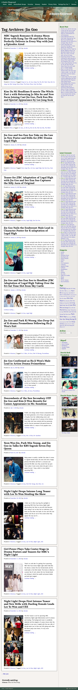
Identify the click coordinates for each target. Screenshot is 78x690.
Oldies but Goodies (65, 275)
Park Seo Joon (67, 314)
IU (62, 293)
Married (62, 310)
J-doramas (63, 264)
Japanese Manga (64, 266)
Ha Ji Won (24, 353)
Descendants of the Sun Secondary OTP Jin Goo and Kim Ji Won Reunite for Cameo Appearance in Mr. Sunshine (27, 401)
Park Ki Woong (37, 353)
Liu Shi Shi (72, 307)
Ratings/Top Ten (63, 4)
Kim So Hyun (63, 298)
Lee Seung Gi (66, 307)
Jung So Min (63, 296)
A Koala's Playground (9, 2)
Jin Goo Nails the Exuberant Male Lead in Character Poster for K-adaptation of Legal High (28, 230)
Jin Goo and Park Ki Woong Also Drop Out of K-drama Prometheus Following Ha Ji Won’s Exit (29, 323)
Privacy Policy (52, 4)
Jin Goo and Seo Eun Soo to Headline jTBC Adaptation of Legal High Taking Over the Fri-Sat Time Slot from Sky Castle (29, 283)
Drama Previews (64, 258)
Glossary (37, 4)
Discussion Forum (65, 255)
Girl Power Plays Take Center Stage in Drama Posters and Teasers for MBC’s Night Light (26, 552)
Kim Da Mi (33, 128)
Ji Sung (71, 294)
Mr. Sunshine (37, 435)
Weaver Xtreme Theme (72, 688)
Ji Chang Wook (66, 294)
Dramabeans (64, 342)
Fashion (62, 260)
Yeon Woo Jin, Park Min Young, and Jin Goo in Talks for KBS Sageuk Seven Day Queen (27, 446)
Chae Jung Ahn (25, 168)
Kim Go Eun (68, 296)
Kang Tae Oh (37, 82)
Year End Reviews (65, 281)
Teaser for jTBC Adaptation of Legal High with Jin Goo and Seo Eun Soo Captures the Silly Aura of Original (28, 180)
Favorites (30, 4)
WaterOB (64, 348)
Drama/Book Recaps (20, 4)
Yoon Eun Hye (63, 325)
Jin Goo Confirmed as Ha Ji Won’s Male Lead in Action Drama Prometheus (27, 362)
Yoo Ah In (69, 323)
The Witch (48, 128)
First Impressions (65, 263)
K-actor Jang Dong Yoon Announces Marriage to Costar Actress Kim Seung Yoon (68, 46)
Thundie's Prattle (65, 347)
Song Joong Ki (71, 319)
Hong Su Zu (24, 82)
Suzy (73, 322)
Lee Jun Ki (66, 305)
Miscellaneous (64, 269)
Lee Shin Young (11, 84)
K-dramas (12, 82)
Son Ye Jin (68, 321)
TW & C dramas (64, 280)
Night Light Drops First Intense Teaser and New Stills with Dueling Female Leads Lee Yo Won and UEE (29, 604)
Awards (62, 252)
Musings (63, 272)
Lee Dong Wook (66, 303)
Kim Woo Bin (67, 300)
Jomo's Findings (65, 344)
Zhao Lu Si (62, 327)
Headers (44, 4)
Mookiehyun (64, 345)
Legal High (38, 168)
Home (4, 4)
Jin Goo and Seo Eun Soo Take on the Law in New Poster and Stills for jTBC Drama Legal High (28, 138)
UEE (42, 542)
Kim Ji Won (29, 435)
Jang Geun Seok (67, 292)
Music (62, 270)
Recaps (62, 277)
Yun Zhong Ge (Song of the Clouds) (68, 391)
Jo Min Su (26, 128)
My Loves (63, 274)
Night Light (37, 542)
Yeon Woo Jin (39, 484)
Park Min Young (30, 484)
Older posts (5, 674)
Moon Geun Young (69, 310)
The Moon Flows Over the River (33, 84)
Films (11, 128)
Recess (62, 278)
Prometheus (45, 353)
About (10, 4)
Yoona (73, 323)
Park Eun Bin (40, 128)
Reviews (74, 4)
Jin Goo (31, 82)
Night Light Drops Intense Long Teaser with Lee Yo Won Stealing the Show (27, 493)
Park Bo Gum (67, 312)
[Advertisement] (69, 125)
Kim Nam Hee (46, 82)
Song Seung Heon (63, 321)
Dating (63, 288)
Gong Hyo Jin (69, 288)
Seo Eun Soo (45, 168)
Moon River (20, 84)
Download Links (64, 257)
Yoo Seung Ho (70, 325)
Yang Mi (66, 323)
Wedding (62, 323)
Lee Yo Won (29, 542)
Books (62, 253)
